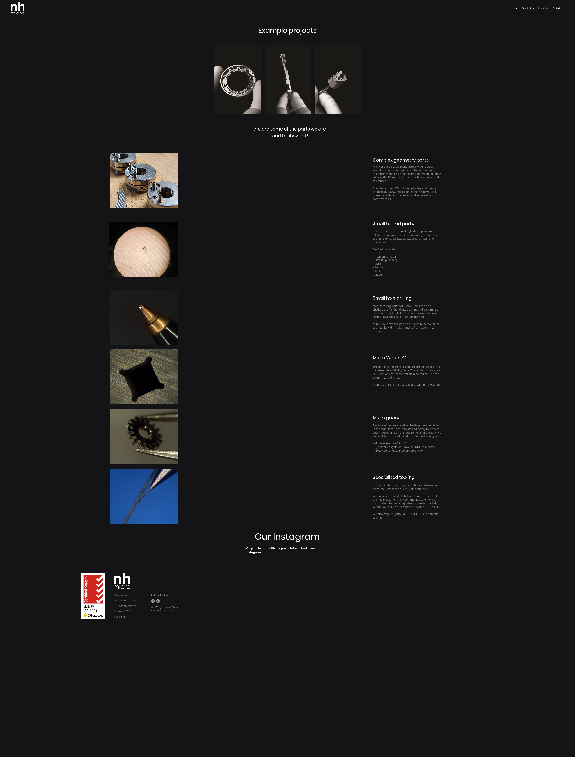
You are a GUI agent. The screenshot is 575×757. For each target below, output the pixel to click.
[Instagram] (153, 601)
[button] (144, 180)
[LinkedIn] (158, 601)
